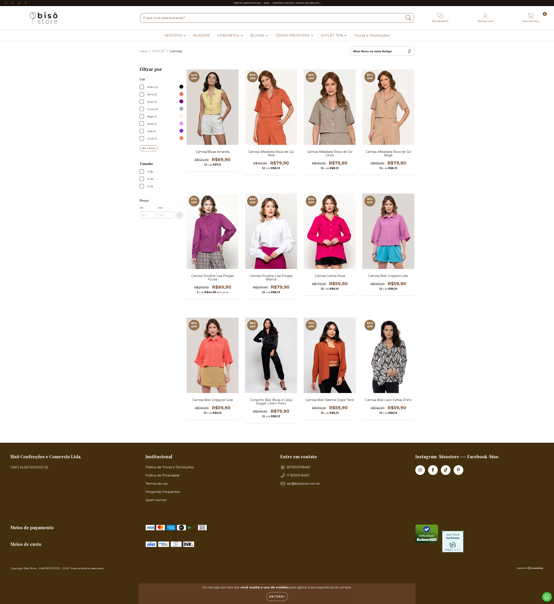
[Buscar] (408, 18)
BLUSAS (258, 35)
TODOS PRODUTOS (293, 35)
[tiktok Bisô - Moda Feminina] (19, 3)
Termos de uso (156, 484)
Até (160, 207)
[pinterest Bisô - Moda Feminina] (26, 3)
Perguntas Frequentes (162, 492)
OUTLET (158, 51)
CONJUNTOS (228, 35)
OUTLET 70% (332, 35)
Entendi (277, 596)
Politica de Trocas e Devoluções (169, 467)
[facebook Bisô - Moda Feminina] (13, 3)
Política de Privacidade (162, 475)
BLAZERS (201, 35)
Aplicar (179, 215)
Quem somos (155, 500)
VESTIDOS (173, 35)
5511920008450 (298, 467)
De (141, 207)
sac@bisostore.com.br (303, 484)
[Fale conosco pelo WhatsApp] (547, 597)
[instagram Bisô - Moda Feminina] (6, 3)
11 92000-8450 (298, 475)
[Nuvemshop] (530, 568)
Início (144, 51)
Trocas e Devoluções (372, 35)
